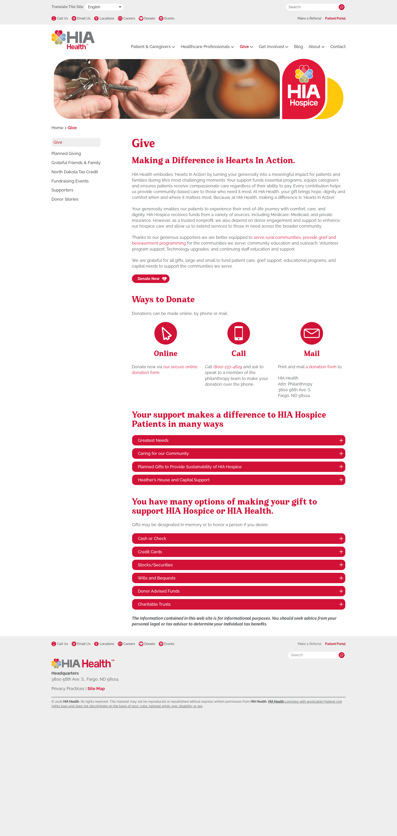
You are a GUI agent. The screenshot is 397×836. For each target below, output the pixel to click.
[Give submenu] (251, 47)
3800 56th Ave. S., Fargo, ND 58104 (85, 679)
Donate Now (148, 279)
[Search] (342, 7)
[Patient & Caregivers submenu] (173, 47)
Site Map (96, 688)
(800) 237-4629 (227, 366)
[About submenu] (323, 47)
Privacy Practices (67, 688)
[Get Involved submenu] (287, 47)
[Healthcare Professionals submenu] (232, 47)
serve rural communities (277, 237)
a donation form (321, 366)
